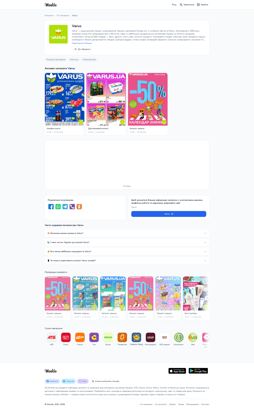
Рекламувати (192, 404)
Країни (172, 404)
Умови (181, 404)
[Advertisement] (127, 163)
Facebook (54, 381)
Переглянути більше (82, 43)
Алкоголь (74, 59)
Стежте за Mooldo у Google (107, 381)
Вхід (174, 4)
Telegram (70, 381)
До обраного (84, 49)
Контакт (205, 404)
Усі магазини (146, 404)
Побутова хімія (89, 59)
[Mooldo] (51, 4)
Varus (167, 213)
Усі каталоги (161, 404)
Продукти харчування (55, 59)
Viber (84, 381)
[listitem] (52, 340)
